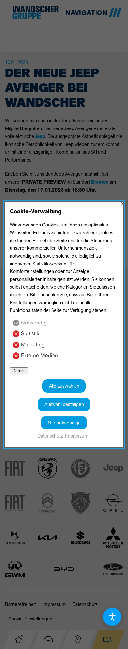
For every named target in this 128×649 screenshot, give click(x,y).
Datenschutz (50, 436)
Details (19, 370)
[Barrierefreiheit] (112, 617)
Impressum (76, 436)
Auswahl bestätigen (64, 404)
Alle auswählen (64, 386)
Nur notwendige (64, 423)
